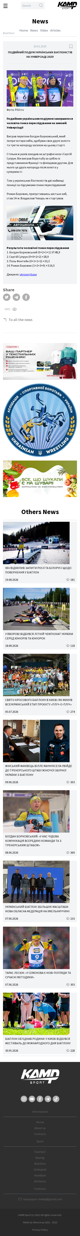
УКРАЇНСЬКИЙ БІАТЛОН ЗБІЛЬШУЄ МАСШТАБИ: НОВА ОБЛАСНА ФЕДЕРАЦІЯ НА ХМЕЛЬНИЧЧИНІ (37, 909)
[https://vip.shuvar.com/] (40, 479)
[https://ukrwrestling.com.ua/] (40, 420)
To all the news (20, 319)
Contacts (40, 1134)
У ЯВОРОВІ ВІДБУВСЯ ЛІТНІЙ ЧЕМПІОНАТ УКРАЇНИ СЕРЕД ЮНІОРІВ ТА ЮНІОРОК (39, 636)
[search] (41, 5)
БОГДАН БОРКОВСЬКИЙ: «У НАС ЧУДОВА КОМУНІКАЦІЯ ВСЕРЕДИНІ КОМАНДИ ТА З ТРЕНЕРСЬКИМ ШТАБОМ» (33, 840)
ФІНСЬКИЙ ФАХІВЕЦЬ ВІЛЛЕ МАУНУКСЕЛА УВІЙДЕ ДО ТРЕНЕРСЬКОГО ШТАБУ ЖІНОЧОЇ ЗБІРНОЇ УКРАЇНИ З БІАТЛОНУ (38, 770)
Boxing (40, 1157)
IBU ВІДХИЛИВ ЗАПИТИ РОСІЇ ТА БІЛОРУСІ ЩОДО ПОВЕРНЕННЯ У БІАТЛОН (38, 570)
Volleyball (40, 1169)
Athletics (40, 1181)
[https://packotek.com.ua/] (40, 361)
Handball (40, 1175)
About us (40, 1128)
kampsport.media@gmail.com (42, 1199)
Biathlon (40, 1163)
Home (23, 30)
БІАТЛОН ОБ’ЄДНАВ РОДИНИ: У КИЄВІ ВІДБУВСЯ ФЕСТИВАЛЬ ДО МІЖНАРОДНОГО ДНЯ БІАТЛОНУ (38, 1041)
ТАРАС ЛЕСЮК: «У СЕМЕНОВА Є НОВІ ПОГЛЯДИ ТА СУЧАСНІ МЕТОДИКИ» (38, 975)
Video (44, 30)
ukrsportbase (28, 274)
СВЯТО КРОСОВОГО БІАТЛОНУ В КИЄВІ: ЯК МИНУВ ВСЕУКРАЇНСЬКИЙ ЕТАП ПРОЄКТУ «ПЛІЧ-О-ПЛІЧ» (38, 702)
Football (40, 1152)
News (34, 30)
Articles (55, 30)
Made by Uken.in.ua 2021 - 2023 (40, 1222)
